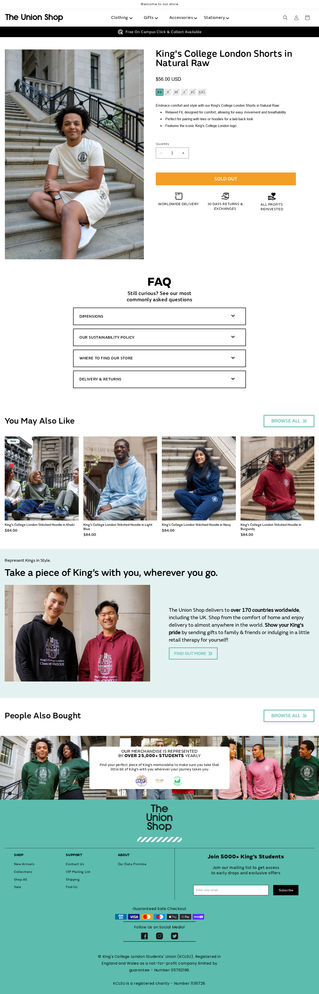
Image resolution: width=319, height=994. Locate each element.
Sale (17, 887)
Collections (23, 872)
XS (160, 92)
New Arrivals (24, 864)
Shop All (20, 880)
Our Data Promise (132, 864)
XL (193, 92)
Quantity (162, 144)
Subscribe (286, 890)
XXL (202, 92)
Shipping (73, 880)
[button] (123, 17)
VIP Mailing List (78, 872)
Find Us (72, 887)
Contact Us (75, 864)
